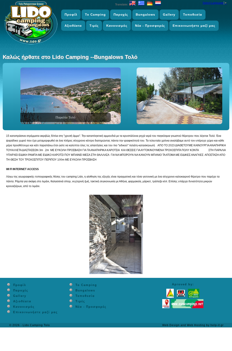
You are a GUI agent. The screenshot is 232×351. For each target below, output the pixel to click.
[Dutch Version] (158, 4)
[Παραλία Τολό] (70, 123)
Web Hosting (196, 325)
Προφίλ (71, 14)
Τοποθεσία (192, 14)
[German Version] (149, 4)
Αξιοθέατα (73, 25)
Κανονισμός (117, 25)
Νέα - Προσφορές (150, 25)
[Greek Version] (141, 4)
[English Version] (132, 4)
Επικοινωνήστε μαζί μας (194, 25)
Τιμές (94, 25)
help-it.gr (217, 325)
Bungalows (145, 14)
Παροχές (120, 14)
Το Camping (95, 14)
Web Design (171, 325)
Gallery (169, 14)
